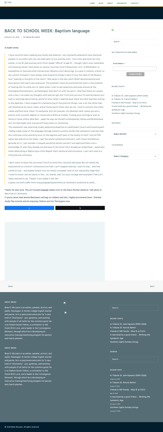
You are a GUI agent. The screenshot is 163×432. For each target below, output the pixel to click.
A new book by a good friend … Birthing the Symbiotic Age (131, 108)
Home (92, 3)
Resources (122, 3)
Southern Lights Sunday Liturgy (126, 113)
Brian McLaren (33, 37)
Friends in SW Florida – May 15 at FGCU (129, 102)
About (110, 3)
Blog (101, 3)
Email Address (119, 63)
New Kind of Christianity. (16, 193)
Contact (135, 3)
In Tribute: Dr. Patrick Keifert (21, 259)
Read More (18, 241)
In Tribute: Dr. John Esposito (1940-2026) (26, 232)
